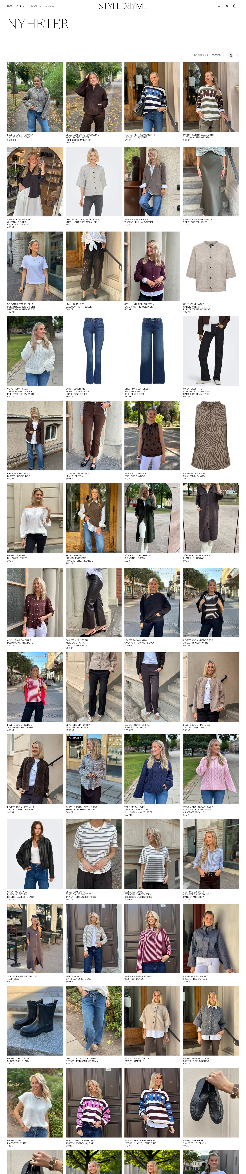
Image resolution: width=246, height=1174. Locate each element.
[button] (218, 55)
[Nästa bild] (57, 97)
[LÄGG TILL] (174, 211)
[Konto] (227, 6)
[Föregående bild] (12, 97)
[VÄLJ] (57, 126)
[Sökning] (219, 6)
